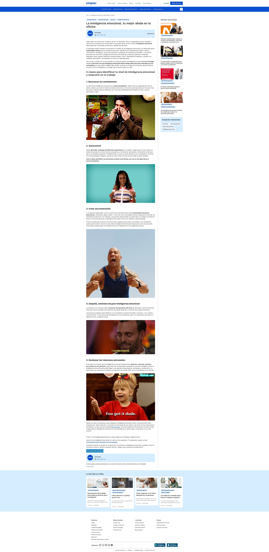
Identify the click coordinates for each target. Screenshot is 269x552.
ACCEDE (166, 3)
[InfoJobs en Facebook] (106, 545)
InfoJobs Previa (117, 530)
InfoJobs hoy (116, 522)
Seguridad (94, 525)
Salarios (131, 3)
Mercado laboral (157, 9)
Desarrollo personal (145, 9)
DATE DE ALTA (176, 3)
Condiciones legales (96, 527)
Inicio (87, 15)
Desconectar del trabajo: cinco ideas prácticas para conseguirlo (97, 495)
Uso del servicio (95, 532)
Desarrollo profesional (130, 9)
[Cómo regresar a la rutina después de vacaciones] (146, 487)
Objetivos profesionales (168, 107)
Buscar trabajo (165, 492)
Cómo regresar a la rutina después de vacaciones (146, 494)
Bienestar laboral (118, 9)
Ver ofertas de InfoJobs (95, 451)
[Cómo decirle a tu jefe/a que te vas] (122, 487)
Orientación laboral (106, 9)
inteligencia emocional (123, 19)
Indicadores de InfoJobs (163, 522)
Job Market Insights (138, 550)
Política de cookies (96, 534)
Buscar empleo (111, 3)
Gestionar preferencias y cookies (100, 539)
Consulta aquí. (90, 466)
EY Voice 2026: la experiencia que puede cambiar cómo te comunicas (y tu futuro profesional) (171, 63)
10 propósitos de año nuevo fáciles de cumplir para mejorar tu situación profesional (171, 112)
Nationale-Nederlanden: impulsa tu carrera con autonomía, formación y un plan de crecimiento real (171, 40)
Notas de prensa (161, 525)
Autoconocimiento (91, 19)
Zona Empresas (147, 3)
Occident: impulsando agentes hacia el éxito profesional (170, 87)
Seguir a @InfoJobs (101, 35)
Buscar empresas (122, 3)
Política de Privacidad (96, 530)
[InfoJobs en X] (109, 545)
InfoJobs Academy (140, 525)
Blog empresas (139, 530)
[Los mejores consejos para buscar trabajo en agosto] (171, 487)
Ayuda (93, 522)
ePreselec (129, 550)
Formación (138, 3)
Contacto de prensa (162, 527)
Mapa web (94, 537)
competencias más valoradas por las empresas (101, 442)
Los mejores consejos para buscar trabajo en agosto (171, 496)
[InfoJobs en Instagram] (100, 545)
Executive (113, 19)
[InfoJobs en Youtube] (112, 545)
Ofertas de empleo (118, 527)
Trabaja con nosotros (118, 525)
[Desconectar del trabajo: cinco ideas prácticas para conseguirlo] (97, 487)
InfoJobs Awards (139, 522)
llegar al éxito (115, 427)
